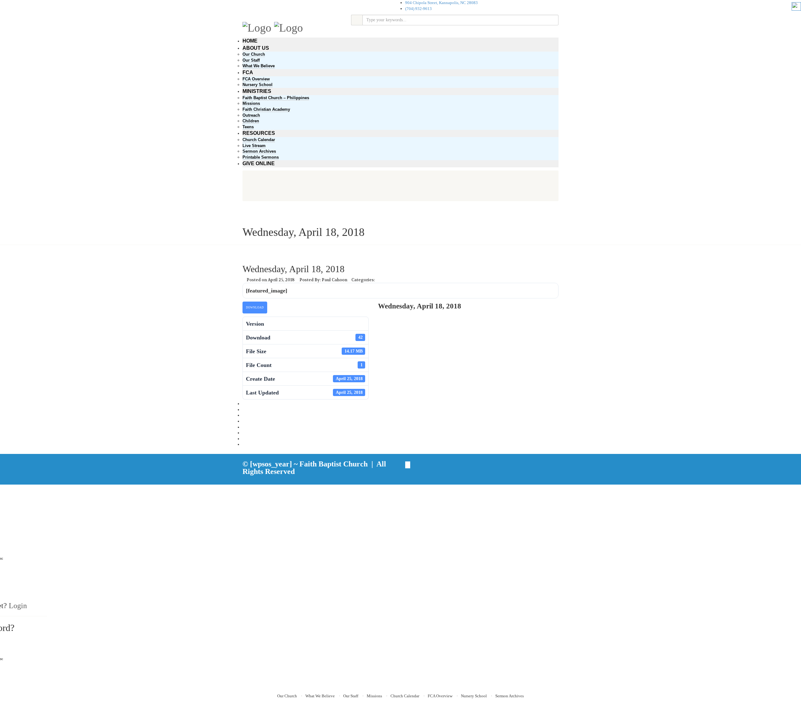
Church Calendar (258, 139)
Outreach (251, 115)
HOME (250, 40)
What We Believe (258, 66)
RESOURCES (258, 133)
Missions (251, 103)
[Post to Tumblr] (244, 421)
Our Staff (251, 60)
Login (18, 606)
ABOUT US (255, 48)
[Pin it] (244, 427)
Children (250, 121)
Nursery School (257, 84)
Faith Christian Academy (266, 109)
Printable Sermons (260, 157)
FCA (247, 72)
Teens (248, 127)
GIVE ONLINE (258, 163)
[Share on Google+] (244, 415)
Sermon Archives (259, 151)
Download (255, 307)
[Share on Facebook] (244, 403)
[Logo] (256, 27)
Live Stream (254, 145)
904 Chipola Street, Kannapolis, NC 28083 (441, 2)
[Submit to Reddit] (244, 432)
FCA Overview (256, 79)
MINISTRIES (256, 91)
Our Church (253, 54)
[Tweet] (244, 409)
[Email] (244, 444)
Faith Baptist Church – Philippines (275, 97)
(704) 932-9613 (418, 8)
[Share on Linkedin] (244, 438)
